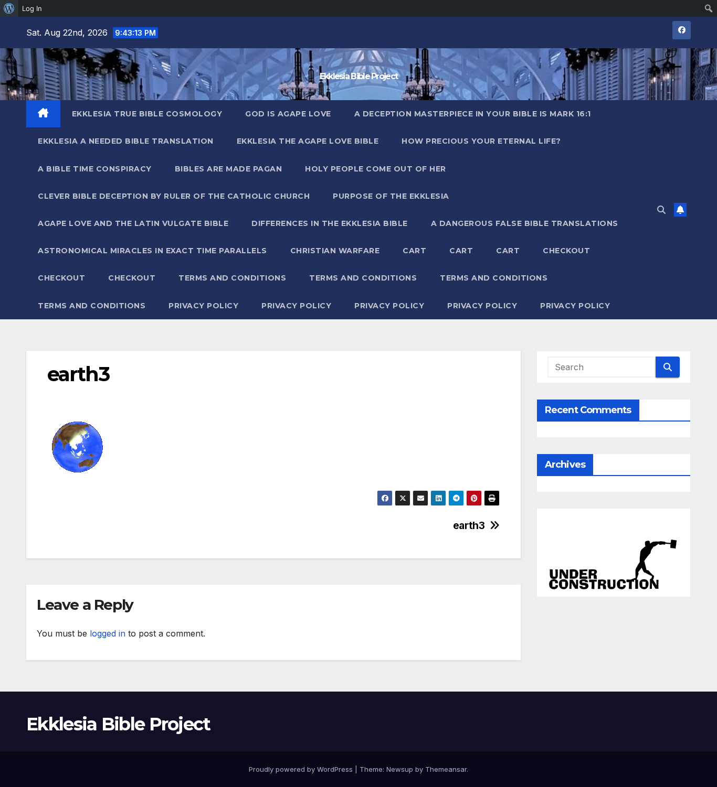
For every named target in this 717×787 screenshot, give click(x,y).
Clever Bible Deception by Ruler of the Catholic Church (174, 196)
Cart (414, 250)
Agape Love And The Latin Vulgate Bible (133, 223)
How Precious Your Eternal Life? (481, 141)
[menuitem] (9, 8)
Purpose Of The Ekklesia (391, 196)
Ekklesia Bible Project (359, 76)
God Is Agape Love (288, 113)
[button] (661, 209)
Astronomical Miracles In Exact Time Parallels (152, 250)
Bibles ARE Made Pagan (228, 169)
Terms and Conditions (232, 278)
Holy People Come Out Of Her (375, 169)
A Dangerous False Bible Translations (524, 223)
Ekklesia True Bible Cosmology (147, 113)
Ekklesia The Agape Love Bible (308, 141)
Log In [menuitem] (32, 8)
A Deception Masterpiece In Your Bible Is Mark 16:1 (472, 113)
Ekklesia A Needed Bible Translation (126, 141)
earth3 (469, 526)
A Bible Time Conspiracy (95, 169)
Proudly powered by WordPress (302, 769)
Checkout (566, 250)
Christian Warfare (335, 250)
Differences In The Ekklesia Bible (329, 223)
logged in (107, 633)
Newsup (399, 769)
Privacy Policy (203, 305)
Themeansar (446, 769)
